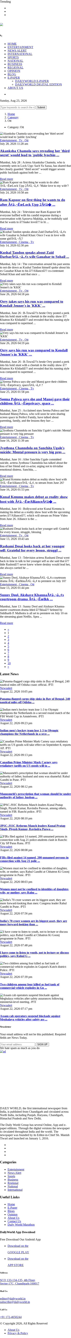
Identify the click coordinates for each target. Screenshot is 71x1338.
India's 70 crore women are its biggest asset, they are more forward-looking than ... (33, 922)
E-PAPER (14, 77)
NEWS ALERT (17, 50)
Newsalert (6, 688)
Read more (6, 179)
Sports (11, 1176)
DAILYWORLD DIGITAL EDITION (38, 84)
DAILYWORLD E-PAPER (32, 81)
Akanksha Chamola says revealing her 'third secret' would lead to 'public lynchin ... (35, 153)
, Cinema (23, 242)
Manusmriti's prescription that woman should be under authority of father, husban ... (35, 795)
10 (9, 663)
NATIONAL (15, 60)
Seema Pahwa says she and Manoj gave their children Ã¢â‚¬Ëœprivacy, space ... (35, 401)
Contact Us (14, 1221)
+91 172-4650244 (11, 1317)
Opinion (12, 1214)
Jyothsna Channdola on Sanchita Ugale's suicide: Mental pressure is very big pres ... (32, 450)
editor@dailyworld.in (13, 1298)
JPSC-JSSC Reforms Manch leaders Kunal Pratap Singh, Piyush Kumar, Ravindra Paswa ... (32, 827)
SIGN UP (42, 1044)
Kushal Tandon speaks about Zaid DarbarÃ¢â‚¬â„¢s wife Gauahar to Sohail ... (34, 255)
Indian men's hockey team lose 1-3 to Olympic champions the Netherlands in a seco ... (29, 732)
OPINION (14, 70)
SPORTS (13, 57)
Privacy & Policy (18, 1333)
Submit (41, 107)
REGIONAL (15, 67)
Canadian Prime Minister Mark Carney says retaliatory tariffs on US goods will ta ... (28, 764)
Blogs (11, 1211)
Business (13, 1179)
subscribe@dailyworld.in (15, 1302)
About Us (13, 1217)
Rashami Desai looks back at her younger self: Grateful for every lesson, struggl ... (32, 548)
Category (13, 117)
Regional (13, 1183)
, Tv (20, 140)
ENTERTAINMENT (20, 47)
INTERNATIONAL (20, 54)
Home (11, 114)
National (13, 1186)
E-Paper (12, 1207)
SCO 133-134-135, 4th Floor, (17, 1280)
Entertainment (8, 140)
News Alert (14, 1172)
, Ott (25, 140)
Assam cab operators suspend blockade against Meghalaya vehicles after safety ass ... (30, 1017)
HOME (12, 43)
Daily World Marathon (21, 1224)
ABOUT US (15, 87)
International (15, 1189)
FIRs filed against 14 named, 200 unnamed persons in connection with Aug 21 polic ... (34, 859)
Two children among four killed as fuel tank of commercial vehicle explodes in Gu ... (29, 986)
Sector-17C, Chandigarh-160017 (19, 1283)
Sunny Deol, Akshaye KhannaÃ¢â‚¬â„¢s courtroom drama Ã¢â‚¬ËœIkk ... (32, 597)
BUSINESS (15, 64)
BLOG (12, 74)
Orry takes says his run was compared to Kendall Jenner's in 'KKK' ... (31, 303)
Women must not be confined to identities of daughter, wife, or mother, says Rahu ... (34, 891)
